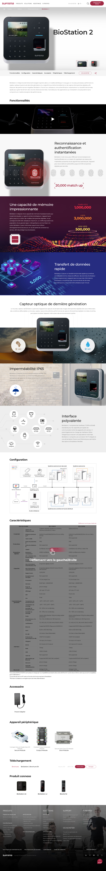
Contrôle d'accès (47, 834)
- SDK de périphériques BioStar (31, 825)
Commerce (46, 823)
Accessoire (47, 73)
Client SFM (66, 840)
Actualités (86, 819)
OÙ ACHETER (72, 3)
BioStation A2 (21, 794)
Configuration (25, 73)
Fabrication (46, 827)
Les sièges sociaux (88, 823)
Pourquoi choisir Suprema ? (90, 817)
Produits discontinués (33, 9)
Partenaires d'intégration (29, 817)
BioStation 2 (45, 9)
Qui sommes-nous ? (88, 815)
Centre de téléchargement (70, 815)
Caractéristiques (37, 73)
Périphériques (57, 73)
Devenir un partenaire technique (72, 838)
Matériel (20, 9)
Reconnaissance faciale (49, 838)
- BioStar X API (27, 821)
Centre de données (48, 819)
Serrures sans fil (7, 836)
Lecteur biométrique (8, 827)
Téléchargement (69, 73)
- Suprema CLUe (27, 827)
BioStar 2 (5, 819)
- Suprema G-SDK (28, 823)
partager (94, 73)
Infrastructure (47, 825)
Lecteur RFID (6, 830)
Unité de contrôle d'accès (10, 825)
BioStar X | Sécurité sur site (10, 817)
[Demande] (99, 861)
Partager (91, 766)
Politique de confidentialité (12, 849)
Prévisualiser (80, 766)
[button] (82, 63)
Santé (44, 821)
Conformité (47, 849)
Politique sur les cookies (32, 849)
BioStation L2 (42, 794)
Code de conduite (59, 849)
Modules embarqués (28, 831)
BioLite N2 (63, 794)
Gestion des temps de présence (51, 836)
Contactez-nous (97, 3)
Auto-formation (67, 819)
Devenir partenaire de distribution (72, 836)
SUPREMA (8, 4)
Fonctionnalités (15, 73)
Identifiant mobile (8, 832)
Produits (9, 9)
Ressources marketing (69, 817)
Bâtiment (45, 817)
